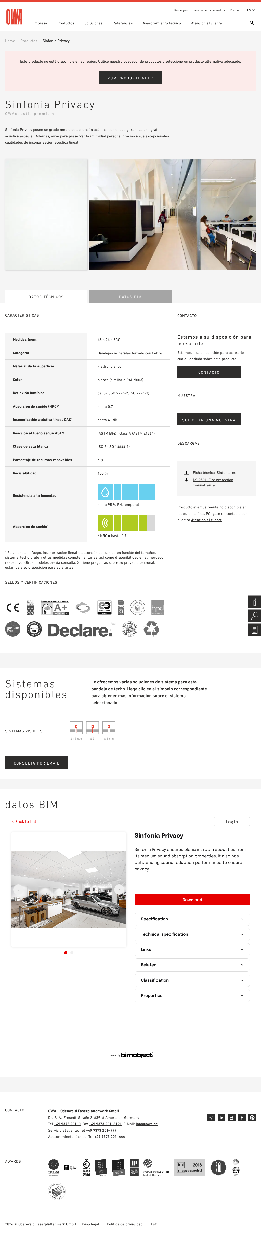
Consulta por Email (37, 763)
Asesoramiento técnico (162, 23)
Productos (65, 23)
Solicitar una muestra (209, 420)
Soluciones (93, 23)
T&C (153, 1224)
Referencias (123, 23)
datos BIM (130, 296)
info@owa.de (147, 1124)
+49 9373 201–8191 (105, 1124)
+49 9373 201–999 (101, 1130)
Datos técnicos (46, 296)
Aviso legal (90, 1224)
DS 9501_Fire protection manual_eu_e (213, 482)
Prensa (234, 10)
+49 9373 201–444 (109, 1136)
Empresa (39, 23)
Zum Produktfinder (130, 78)
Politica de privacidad (125, 1224)
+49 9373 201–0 (67, 1124)
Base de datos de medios (209, 10)
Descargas (181, 10)
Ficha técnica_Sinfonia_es (214, 472)
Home (10, 40)
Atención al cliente (206, 23)
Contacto (209, 372)
